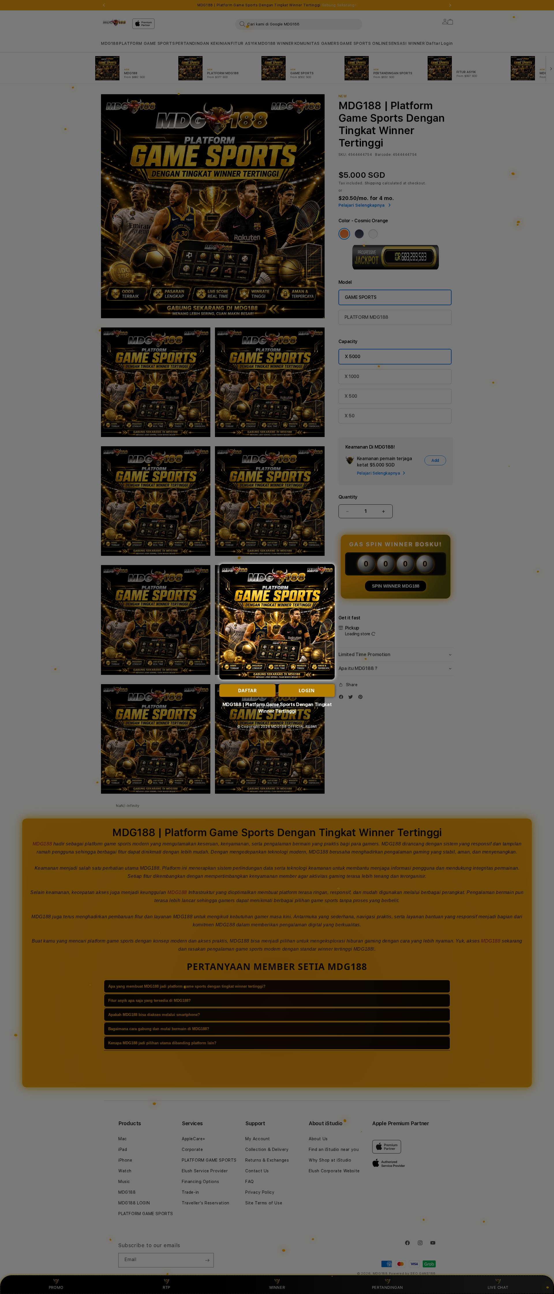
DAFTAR (247, 690)
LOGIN (307, 690)
